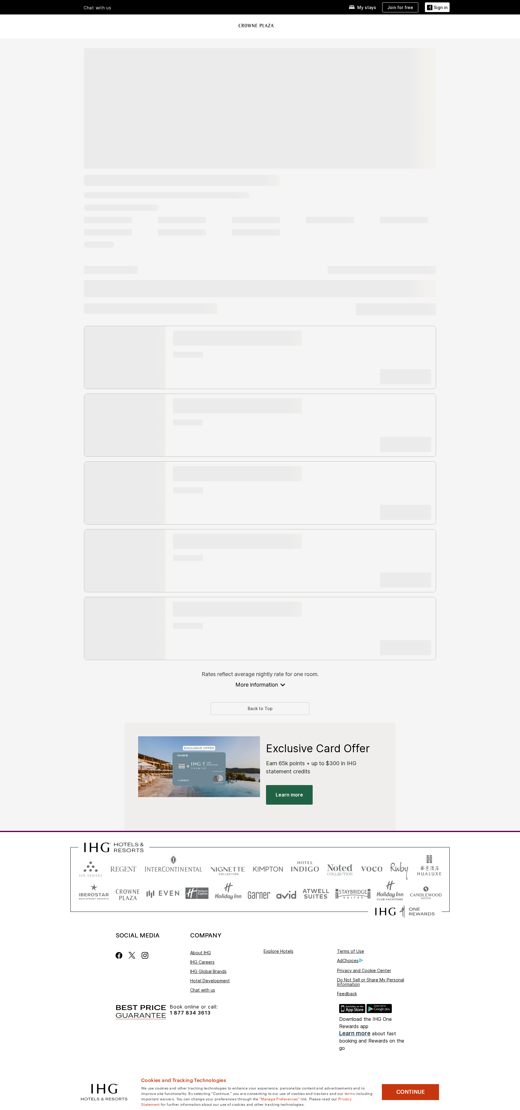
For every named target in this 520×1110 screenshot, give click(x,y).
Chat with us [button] (97, 7)
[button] (437, 7)
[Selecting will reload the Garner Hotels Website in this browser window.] (259, 893)
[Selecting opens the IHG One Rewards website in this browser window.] (405, 912)
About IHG (200, 952)
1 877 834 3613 (190, 1013)
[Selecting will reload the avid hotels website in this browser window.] (286, 893)
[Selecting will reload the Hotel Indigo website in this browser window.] (305, 868)
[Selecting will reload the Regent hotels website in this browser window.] (123, 868)
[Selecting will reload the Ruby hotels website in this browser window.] (399, 868)
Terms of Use (350, 951)
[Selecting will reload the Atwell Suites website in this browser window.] (315, 893)
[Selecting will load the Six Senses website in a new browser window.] (90, 868)
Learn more (354, 1033)
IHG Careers (202, 962)
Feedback (347, 993)
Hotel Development (210, 980)
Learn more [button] (289, 794)
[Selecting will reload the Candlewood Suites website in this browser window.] (426, 893)
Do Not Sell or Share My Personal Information (370, 982)
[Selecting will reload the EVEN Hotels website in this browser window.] (162, 893)
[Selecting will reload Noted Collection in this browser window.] (339, 868)
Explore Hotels (278, 951)
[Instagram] (145, 955)
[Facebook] (120, 955)
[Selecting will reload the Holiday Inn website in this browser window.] (228, 893)
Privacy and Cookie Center (364, 970)
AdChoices (348, 960)
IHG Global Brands (208, 971)
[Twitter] (132, 955)
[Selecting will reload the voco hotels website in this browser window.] (371, 868)
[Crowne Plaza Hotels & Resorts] (256, 25)
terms (350, 1093)
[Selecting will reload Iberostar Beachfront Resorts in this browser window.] (94, 893)
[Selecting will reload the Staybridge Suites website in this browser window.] (353, 893)
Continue (410, 1092)
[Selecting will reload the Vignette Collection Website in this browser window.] (227, 868)
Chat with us (202, 990)
